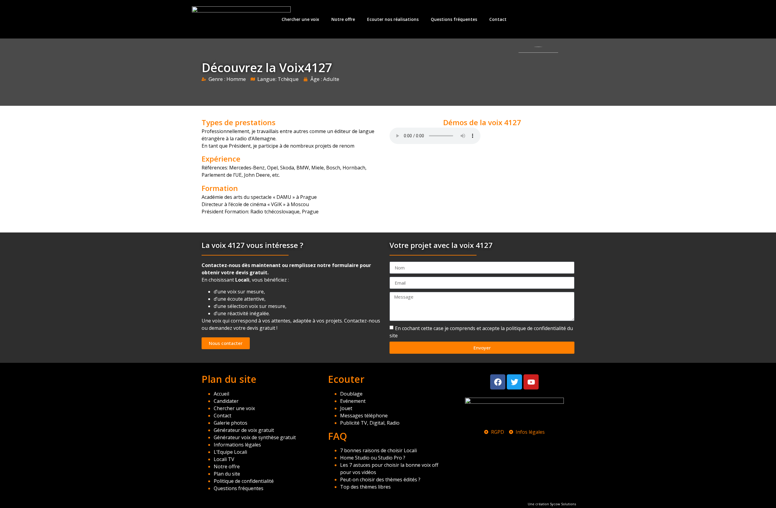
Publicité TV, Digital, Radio (370, 422)
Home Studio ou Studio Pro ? (372, 457)
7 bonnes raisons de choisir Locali (378, 450)
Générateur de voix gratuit (244, 430)
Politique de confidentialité (244, 481)
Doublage (351, 393)
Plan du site (227, 473)
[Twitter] (514, 381)
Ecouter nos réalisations (393, 19)
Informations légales (237, 444)
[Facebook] (497, 381)
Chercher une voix (300, 19)
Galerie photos (230, 422)
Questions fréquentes (454, 19)
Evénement (353, 401)
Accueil (221, 393)
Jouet (346, 408)
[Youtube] (531, 381)
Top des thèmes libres (365, 486)
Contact (498, 19)
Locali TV (224, 459)
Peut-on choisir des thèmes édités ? (380, 479)
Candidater (226, 401)
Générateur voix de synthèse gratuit (255, 437)
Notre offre (343, 19)
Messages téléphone (364, 415)
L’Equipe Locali (230, 452)
